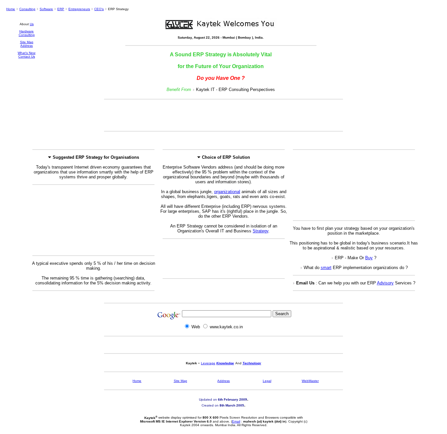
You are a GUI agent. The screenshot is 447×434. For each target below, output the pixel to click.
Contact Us (26, 56)
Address (26, 45)
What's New (26, 53)
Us (32, 24)
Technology (251, 363)
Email (236, 421)
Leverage (208, 363)
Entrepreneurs (79, 9)
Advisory (385, 282)
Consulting (27, 9)
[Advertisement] (223, 115)
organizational (227, 191)
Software (46, 9)
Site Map (26, 42)
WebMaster (310, 381)
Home (10, 9)
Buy (369, 257)
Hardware (26, 31)
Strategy (260, 230)
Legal (267, 381)
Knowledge (225, 363)
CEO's (99, 9)
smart (326, 267)
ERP (60, 9)
